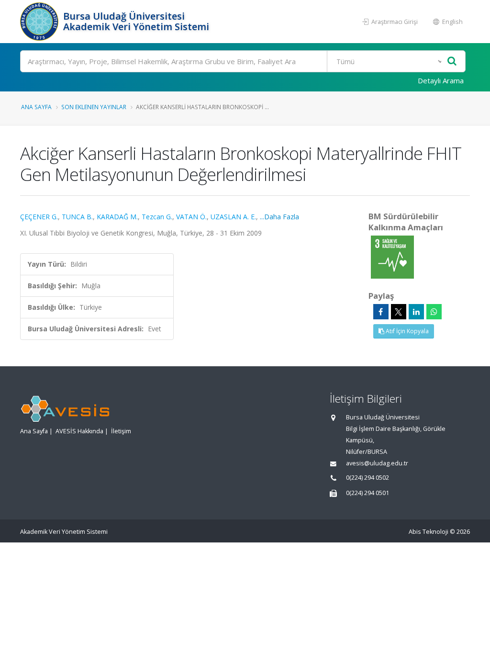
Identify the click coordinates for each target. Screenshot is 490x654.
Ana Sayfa (36, 107)
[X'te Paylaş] (398, 311)
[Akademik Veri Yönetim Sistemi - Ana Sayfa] (40, 21)
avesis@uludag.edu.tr (377, 463)
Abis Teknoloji (428, 532)
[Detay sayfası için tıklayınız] (392, 256)
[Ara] (452, 61)
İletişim (121, 431)
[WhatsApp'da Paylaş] (434, 311)
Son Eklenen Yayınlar (93, 107)
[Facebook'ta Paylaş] (381, 311)
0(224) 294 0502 (367, 478)
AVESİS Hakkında (79, 431)
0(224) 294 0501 (367, 493)
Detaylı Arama (441, 80)
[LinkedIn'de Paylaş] (416, 311)
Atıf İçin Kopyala (406, 331)
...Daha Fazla (279, 216)
